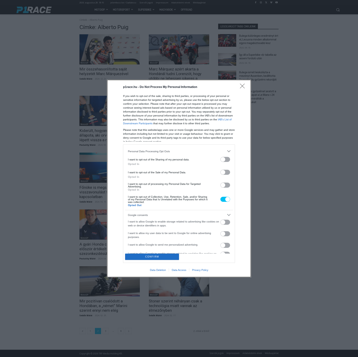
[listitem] (179, 151)
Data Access (179, 269)
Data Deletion (158, 269)
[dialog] (179, 178)
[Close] (243, 87)
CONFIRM (152, 256)
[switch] (225, 159)
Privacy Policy (200, 269)
